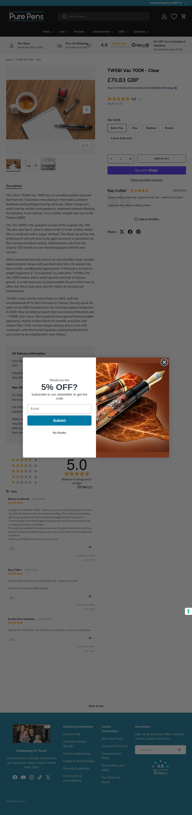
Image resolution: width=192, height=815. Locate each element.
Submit (59, 420)
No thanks (59, 432)
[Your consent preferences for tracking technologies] (188, 611)
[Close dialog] (164, 362)
